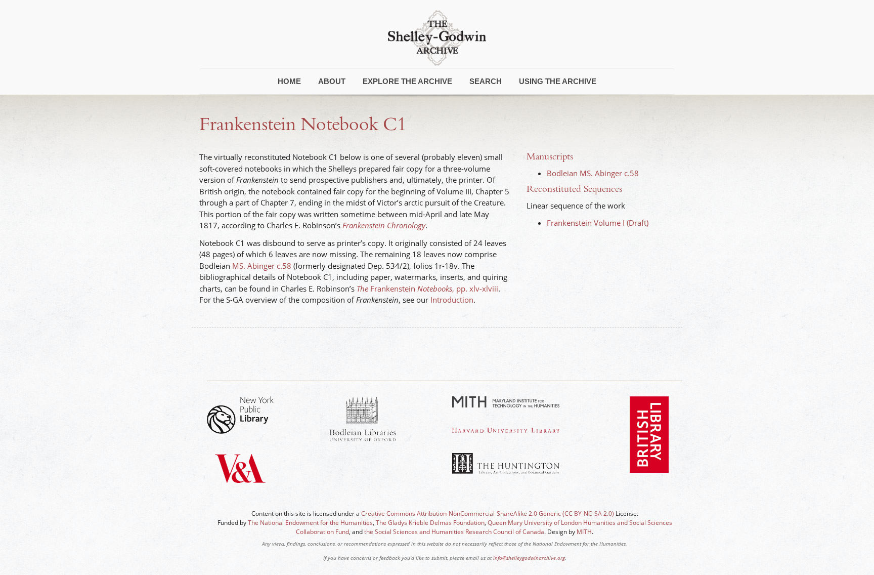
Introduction (451, 300)
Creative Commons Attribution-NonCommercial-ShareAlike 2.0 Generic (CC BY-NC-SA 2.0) (487, 513)
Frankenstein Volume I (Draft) (597, 223)
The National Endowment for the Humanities (310, 522)
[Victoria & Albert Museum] (240, 478)
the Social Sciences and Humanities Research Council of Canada (454, 531)
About (331, 81)
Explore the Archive (407, 81)
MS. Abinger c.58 (261, 266)
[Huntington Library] (506, 463)
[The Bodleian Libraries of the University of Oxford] (362, 418)
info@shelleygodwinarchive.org (529, 557)
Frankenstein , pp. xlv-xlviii (427, 288)
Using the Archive (557, 81)
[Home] (437, 37)
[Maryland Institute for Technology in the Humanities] (506, 401)
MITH (584, 531)
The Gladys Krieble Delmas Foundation (430, 522)
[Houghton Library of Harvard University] (506, 430)
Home (289, 81)
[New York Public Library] (240, 415)
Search (485, 81)
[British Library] (649, 443)
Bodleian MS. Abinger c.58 (593, 173)
